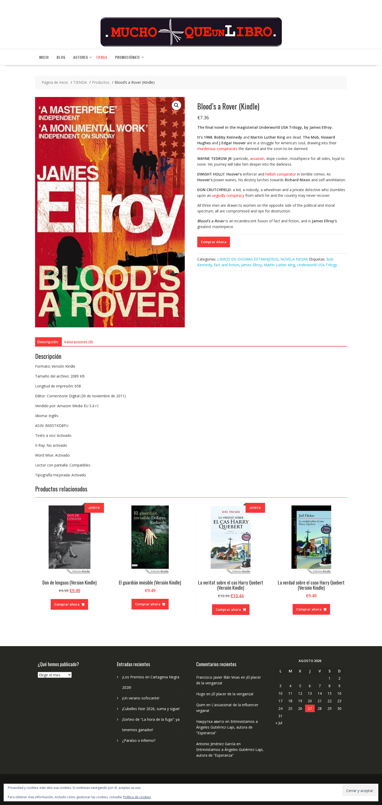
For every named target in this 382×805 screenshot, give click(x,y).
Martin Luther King (279, 264)
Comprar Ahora (213, 241)
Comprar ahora (67, 604)
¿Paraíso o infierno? (138, 740)
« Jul (278, 722)
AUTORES (80, 57)
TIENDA (101, 57)
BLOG (61, 57)
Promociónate (127, 57)
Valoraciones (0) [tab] (78, 341)
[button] (176, 105)
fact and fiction (226, 264)
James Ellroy (251, 264)
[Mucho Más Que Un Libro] (191, 45)
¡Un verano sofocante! (140, 698)
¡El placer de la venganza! (232, 693)
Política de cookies (137, 797)
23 (339, 700)
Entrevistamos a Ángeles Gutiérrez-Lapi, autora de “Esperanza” (227, 727)
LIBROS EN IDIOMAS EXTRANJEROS (247, 259)
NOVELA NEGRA (294, 259)
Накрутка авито (210, 721)
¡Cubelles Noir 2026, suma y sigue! (151, 708)
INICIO (44, 57)
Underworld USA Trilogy (317, 264)
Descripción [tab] (47, 341)
